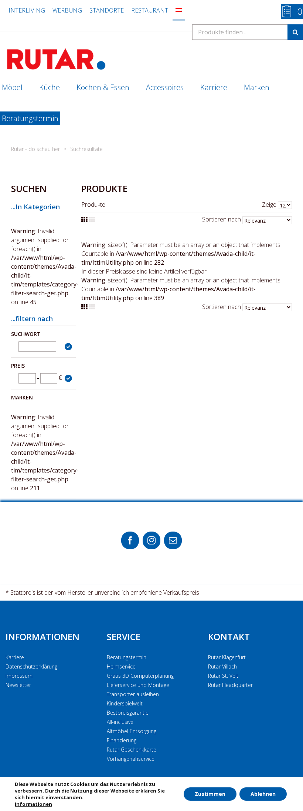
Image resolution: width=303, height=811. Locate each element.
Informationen (42, 636)
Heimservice (121, 666)
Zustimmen (210, 793)
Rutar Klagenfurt (227, 657)
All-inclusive (120, 721)
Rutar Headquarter (230, 684)
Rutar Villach (222, 666)
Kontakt (229, 636)
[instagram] (151, 540)
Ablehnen (263, 793)
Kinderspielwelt (125, 703)
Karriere (15, 657)
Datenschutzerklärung (31, 666)
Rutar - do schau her (35, 148)
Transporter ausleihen (133, 694)
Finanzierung (121, 740)
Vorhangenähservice (130, 758)
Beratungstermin (126, 657)
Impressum (19, 675)
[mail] (173, 540)
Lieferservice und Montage (138, 684)
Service (123, 636)
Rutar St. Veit (223, 675)
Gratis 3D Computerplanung (140, 675)
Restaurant (149, 10)
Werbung (67, 10)
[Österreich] (179, 10)
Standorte (106, 10)
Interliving (26, 10)
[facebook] (130, 540)
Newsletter (18, 684)
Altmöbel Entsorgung (131, 731)
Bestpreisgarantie (128, 712)
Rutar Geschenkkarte (131, 749)
